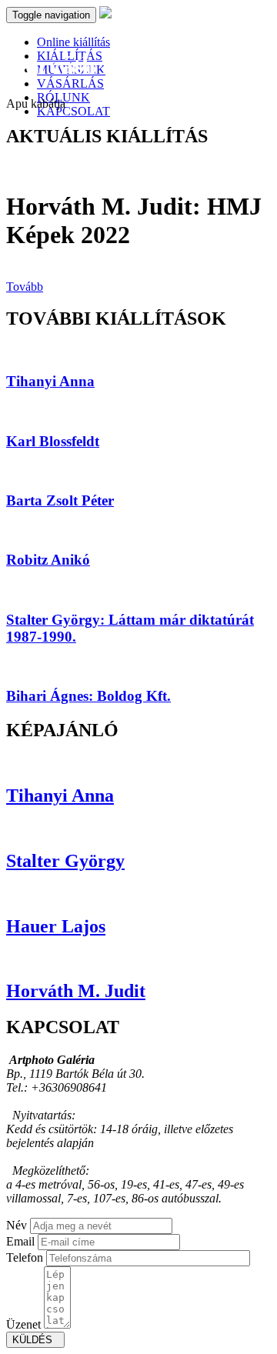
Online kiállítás (73, 41)
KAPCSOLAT (73, 111)
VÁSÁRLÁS (70, 83)
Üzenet (23, 1324)
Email (20, 1241)
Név (16, 1225)
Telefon (24, 1257)
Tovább (24, 286)
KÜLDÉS (35, 1340)
